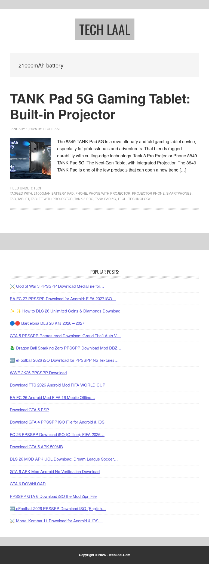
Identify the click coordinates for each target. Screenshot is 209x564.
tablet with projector (52, 198)
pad (70, 193)
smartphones (179, 193)
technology (139, 198)
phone (81, 193)
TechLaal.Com (119, 554)
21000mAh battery (50, 193)
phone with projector (109, 193)
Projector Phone (148, 193)
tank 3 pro (83, 198)
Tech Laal (104, 29)
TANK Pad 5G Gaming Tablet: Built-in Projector (100, 106)
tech (122, 198)
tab (13, 198)
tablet (23, 198)
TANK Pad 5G (105, 198)
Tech (37, 188)
